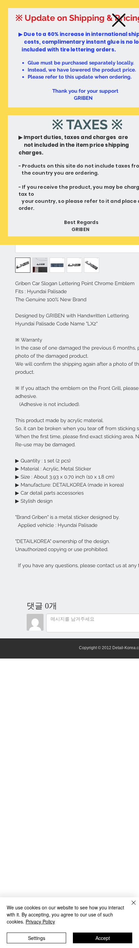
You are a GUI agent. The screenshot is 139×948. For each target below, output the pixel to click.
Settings (36, 938)
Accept (102, 938)
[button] (119, 20)
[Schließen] (129, 907)
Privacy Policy (40, 921)
